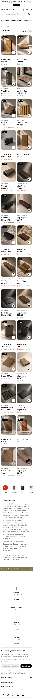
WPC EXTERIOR (4, 88)
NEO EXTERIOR (4, 57)
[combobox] (16, 14)
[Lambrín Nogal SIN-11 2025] (8, 393)
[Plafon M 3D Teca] (8, 456)
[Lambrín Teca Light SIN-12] (24, 77)
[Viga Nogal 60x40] (24, 203)
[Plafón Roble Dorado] (24, 45)
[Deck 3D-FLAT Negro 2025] (8, 298)
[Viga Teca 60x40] (8, 267)
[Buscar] (29, 14)
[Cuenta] (27, 9)
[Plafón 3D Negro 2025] (24, 393)
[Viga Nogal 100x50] (24, 298)
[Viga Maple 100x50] (24, 362)
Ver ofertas (16, 4)
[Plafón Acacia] (24, 425)
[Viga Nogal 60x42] (8, 77)
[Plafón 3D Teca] (24, 140)
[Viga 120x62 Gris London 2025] (24, 330)
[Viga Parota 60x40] (24, 172)
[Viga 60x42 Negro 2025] (8, 203)
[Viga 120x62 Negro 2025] (8, 140)
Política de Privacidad (19, 673)
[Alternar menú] (2, 9)
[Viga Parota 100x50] (24, 235)
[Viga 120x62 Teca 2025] (8, 330)
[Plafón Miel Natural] (8, 45)
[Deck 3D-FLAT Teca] (8, 108)
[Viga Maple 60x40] (24, 456)
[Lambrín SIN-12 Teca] (24, 108)
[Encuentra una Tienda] (24, 9)
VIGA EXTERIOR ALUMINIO (23, 183)
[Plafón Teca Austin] (24, 267)
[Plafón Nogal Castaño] (8, 425)
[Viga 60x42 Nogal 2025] (8, 172)
